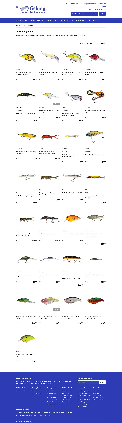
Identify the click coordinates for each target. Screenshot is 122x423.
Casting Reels (36, 391)
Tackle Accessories (67, 395)
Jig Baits (49, 395)
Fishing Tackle (66, 20)
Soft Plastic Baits (52, 399)
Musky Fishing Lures (83, 393)
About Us (95, 391)
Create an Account (100, 9)
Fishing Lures (21, 20)
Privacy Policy (97, 395)
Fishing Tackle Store (26, 421)
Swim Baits (50, 402)
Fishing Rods (51, 20)
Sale (88, 20)
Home (18, 25)
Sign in (91, 9)
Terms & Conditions (98, 399)
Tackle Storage (66, 397)
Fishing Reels (36, 20)
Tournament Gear (67, 402)
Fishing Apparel (66, 391)
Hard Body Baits (51, 393)
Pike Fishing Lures (83, 397)
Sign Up (102, 382)
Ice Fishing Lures (82, 406)
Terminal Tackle (66, 399)
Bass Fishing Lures (83, 391)
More (95, 20)
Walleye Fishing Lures (84, 404)
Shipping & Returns (98, 397)
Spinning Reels (36, 393)
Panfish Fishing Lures (84, 395)
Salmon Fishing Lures (84, 399)
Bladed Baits (50, 391)
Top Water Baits (51, 404)
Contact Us (96, 393)
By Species (80, 20)
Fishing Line (65, 393)
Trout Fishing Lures (83, 402)
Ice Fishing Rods (21, 391)
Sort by (80, 43)
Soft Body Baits (51, 397)
